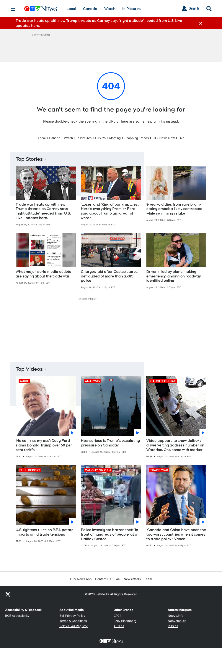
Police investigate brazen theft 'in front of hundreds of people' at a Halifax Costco (109, 534)
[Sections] (13, 8)
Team (148, 579)
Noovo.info (175, 615)
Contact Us (103, 579)
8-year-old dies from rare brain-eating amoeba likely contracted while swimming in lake (174, 209)
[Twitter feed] (7, 594)
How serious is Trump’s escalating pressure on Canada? (110, 443)
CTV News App (81, 579)
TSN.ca (119, 626)
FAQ (117, 579)
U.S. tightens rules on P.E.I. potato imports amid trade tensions (44, 532)
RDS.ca (173, 626)
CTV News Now (163, 138)
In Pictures (131, 9)
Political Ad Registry (73, 626)
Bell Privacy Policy (72, 615)
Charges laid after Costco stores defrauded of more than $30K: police (109, 276)
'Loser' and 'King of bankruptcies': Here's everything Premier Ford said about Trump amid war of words (110, 211)
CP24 (117, 615)
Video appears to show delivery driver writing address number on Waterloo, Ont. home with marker (175, 445)
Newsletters (132, 579)
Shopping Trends (136, 138)
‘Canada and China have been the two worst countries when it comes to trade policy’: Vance (176, 534)
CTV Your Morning (108, 138)
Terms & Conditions (73, 621)
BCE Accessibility (17, 615)
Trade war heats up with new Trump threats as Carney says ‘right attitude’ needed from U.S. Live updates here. (43, 211)
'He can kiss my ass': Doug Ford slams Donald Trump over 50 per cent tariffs (44, 445)
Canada (90, 9)
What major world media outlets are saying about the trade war (43, 274)
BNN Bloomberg (125, 621)
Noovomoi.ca (177, 621)
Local (71, 9)
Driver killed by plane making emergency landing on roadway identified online (173, 276)
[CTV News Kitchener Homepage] (40, 8)
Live (181, 138)
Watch (109, 9)
